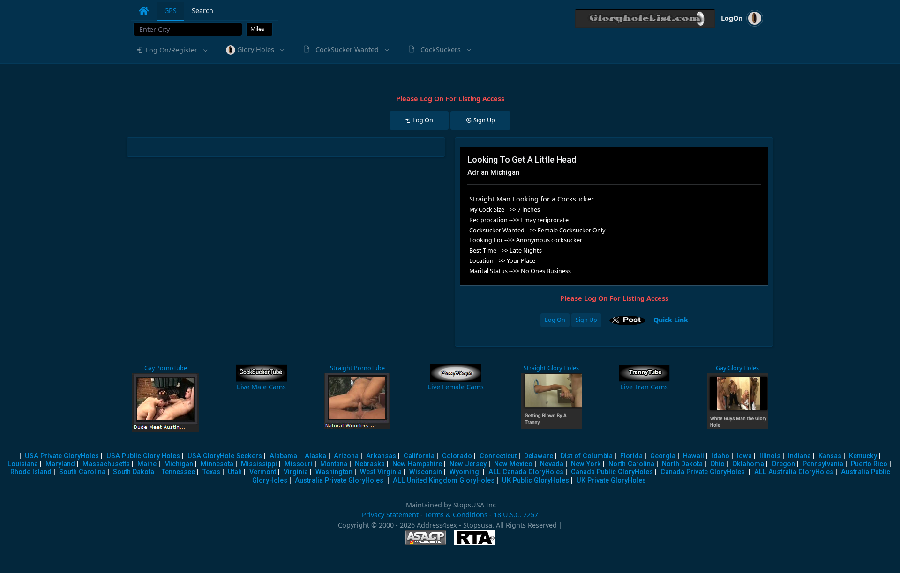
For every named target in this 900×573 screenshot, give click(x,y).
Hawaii (693, 456)
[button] (171, 50)
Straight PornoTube (357, 368)
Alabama (283, 456)
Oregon (783, 464)
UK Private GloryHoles (611, 480)
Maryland (60, 464)
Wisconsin (425, 472)
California (419, 456)
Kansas (829, 456)
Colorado (457, 456)
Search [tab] (202, 10)
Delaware (538, 456)
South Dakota (133, 472)
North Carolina (631, 464)
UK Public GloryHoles (535, 480)
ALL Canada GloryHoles (525, 472)
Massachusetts (106, 464)
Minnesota (217, 464)
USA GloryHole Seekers (225, 456)
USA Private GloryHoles (62, 456)
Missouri (299, 464)
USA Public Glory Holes (143, 456)
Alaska (315, 456)
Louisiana (23, 464)
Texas (211, 472)
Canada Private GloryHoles (702, 472)
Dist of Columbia (587, 456)
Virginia (296, 472)
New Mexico (513, 464)
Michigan (178, 464)
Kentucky (863, 456)
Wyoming (464, 472)
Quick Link (670, 319)
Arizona (346, 456)
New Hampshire (417, 464)
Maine (147, 464)
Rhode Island (31, 472)
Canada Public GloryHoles (612, 472)
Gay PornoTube (165, 368)
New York (586, 464)
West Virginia (381, 472)
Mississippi (259, 464)
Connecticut (498, 456)
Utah (235, 472)
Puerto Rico (869, 464)
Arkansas (381, 456)
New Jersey (468, 464)
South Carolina (82, 472)
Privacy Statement (390, 514)
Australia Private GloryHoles (339, 480)
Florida (631, 456)
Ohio (717, 464)
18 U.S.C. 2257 (516, 514)
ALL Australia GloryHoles (793, 472)
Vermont (262, 472)
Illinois (769, 456)
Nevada (551, 464)
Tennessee (178, 472)
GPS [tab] (170, 10)
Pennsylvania (822, 464)
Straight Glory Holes (551, 368)
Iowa (744, 456)
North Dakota (682, 464)
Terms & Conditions (456, 514)
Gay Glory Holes (737, 368)
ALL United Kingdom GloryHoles (444, 480)
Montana (333, 464)
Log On (555, 320)
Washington (333, 472)
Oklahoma (748, 464)
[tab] (144, 11)
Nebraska (370, 464)
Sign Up (586, 320)
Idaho (720, 456)
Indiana (799, 456)
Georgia (662, 456)
